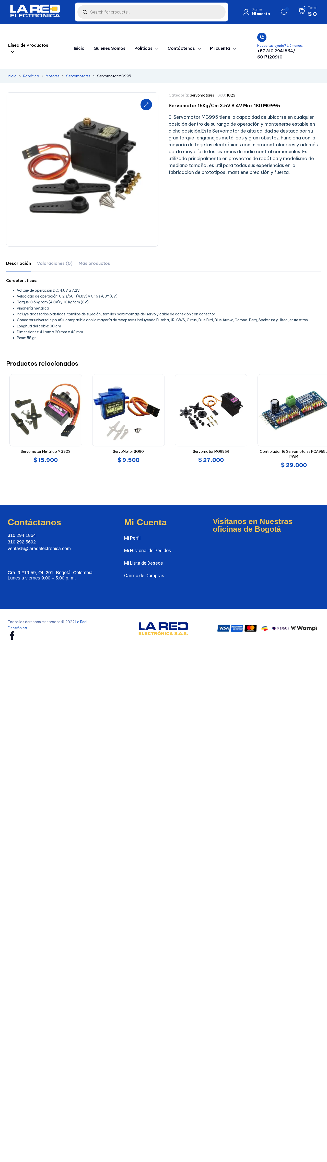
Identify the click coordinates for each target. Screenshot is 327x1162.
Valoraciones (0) (55, 263)
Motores (53, 76)
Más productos (94, 263)
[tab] (18, 263)
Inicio (12, 76)
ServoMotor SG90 (128, 451)
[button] (146, 104)
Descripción (18, 263)
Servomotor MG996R (211, 451)
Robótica (31, 76)
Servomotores (78, 76)
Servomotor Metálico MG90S (46, 451)
